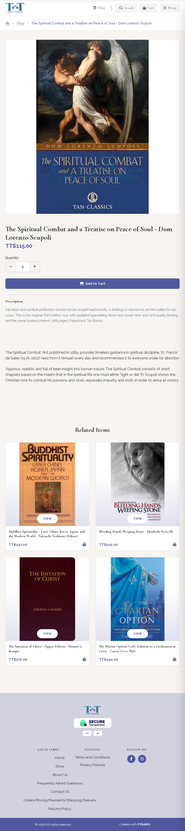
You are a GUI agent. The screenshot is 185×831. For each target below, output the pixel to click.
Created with (134, 824)
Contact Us (60, 792)
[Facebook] (131, 759)
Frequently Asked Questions (59, 783)
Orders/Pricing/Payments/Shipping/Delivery (59, 800)
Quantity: (12, 258)
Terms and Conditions (92, 757)
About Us (59, 775)
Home (60, 758)
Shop (20, 23)
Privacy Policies (92, 765)
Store (60, 766)
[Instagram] (142, 759)
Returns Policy (59, 809)
